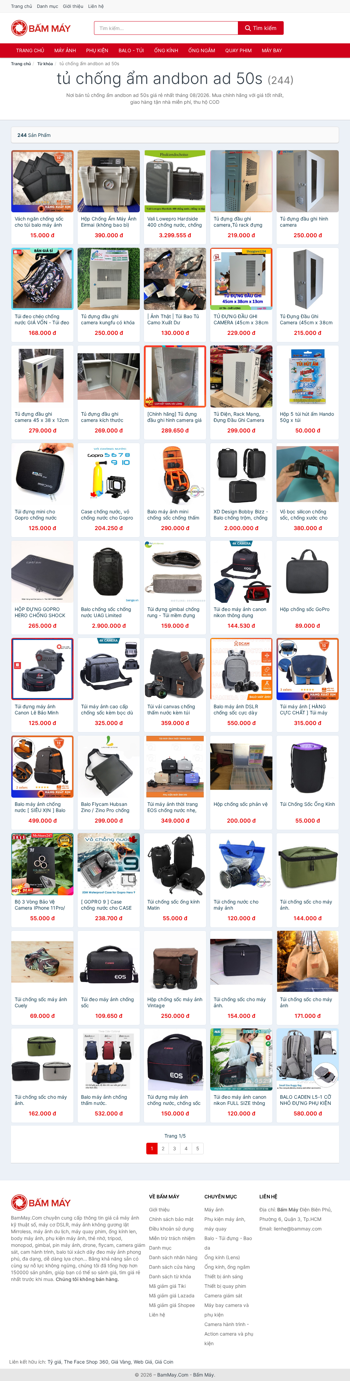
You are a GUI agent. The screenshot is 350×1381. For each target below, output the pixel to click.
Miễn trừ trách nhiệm (172, 1238)
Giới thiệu (73, 6)
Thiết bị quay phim (225, 1286)
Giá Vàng (121, 1362)
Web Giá (143, 1362)
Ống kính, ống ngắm (227, 1267)
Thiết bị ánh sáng (223, 1276)
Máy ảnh (65, 50)
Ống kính (166, 50)
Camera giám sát (223, 1295)
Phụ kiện (97, 50)
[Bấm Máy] (45, 1202)
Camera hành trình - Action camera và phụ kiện (228, 1333)
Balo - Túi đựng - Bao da (228, 1243)
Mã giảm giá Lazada (171, 1295)
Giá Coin (164, 1362)
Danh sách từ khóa (170, 1276)
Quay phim (238, 50)
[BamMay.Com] (41, 28)
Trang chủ (21, 6)
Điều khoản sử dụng (171, 1228)
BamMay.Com (172, 1375)
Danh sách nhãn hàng (173, 1257)
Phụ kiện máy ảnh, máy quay (224, 1223)
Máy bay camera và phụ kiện (226, 1310)
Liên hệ (96, 6)
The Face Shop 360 (86, 1362)
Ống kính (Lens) (222, 1257)
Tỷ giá (54, 1362)
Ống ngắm (201, 50)
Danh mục (47, 6)
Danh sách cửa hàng (172, 1267)
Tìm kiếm (264, 28)
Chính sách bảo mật (171, 1219)
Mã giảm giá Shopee (172, 1305)
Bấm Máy (203, 1375)
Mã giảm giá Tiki (167, 1286)
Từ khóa (45, 63)
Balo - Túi (131, 50)
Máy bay (272, 50)
